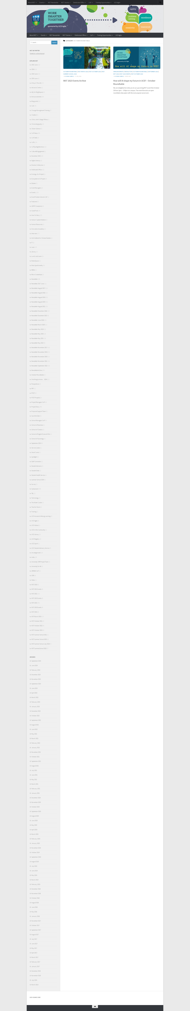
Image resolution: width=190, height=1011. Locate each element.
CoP (90, 2)
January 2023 (35, 706)
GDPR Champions (36, 206)
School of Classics (36, 430)
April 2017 (34, 953)
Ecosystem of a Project (38, 179)
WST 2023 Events (125, 74)
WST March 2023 (83, 71)
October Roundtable (70, 71)
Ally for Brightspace (37, 92)
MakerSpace (35, 261)
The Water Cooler (36, 502)
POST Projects (35, 398)
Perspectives (35, 384)
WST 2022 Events (36, 598)
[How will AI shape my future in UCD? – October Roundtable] (136, 58)
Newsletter (128, 71)
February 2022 (35, 743)
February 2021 (35, 789)
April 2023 (34, 693)
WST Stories (65, 2)
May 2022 (34, 734)
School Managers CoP (38, 420)
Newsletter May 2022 (37, 343)
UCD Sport (34, 544)
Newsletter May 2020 (37, 334)
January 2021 (35, 793)
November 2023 (36, 679)
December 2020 (36, 798)
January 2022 (35, 748)
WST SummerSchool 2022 (39, 648)
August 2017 (35, 934)
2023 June (34, 65)
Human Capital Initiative (38, 220)
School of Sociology (37, 439)
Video (33, 580)
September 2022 (36, 720)
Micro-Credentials (36, 274)
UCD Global (34, 525)
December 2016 (36, 971)
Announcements (118, 71)
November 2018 (36, 893)
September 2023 (153, 71)
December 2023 (36, 156)
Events (41, 2)
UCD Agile (117, 2)
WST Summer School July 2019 (40, 644)
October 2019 (35, 852)
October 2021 (35, 757)
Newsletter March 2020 (38, 325)
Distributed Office (78, 2)
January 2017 (35, 966)
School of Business (37, 425)
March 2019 (34, 880)
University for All (36, 566)
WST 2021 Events (36, 589)
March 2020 (34, 834)
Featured (34, 202)
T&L (32, 493)
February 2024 (35, 670)
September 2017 (36, 930)
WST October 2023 (95, 71)
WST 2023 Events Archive (74, 80)
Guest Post (34, 211)
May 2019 (34, 875)
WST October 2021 (36, 621)
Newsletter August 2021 (38, 306)
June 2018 (34, 907)
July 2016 (34, 980)
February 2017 (35, 962)
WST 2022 (34, 594)
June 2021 (34, 775)
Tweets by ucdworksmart (37, 53)
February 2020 (35, 839)
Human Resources (36, 224)
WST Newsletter (53, 2)
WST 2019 (34, 585)
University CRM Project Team (39, 562)
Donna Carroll (69, 76)
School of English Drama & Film (40, 434)
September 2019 (36, 857)
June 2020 (34, 820)
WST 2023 (116, 74)
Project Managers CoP (38, 402)
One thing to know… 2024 (39, 379)
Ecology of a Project (37, 174)
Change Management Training (40, 110)
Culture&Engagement (37, 151)
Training (33, 512)
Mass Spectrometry (37, 265)
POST (33, 393)
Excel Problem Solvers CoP (39, 197)
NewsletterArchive (36, 370)
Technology (35, 498)
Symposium (34, 489)
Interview (34, 233)
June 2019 (34, 871)
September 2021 (36, 761)
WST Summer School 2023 (39, 639)
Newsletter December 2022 (39, 316)
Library (33, 252)
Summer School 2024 (37, 480)
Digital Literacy (35, 160)
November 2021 (36, 752)
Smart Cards (35, 452)
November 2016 (36, 976)
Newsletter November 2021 (39, 361)
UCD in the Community (38, 530)
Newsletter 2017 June (37, 284)
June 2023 (34, 688)
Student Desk (35, 471)
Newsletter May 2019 (37, 329)
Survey (33, 484)
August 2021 (35, 766)
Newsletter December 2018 (39, 311)
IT (31, 243)
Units (32, 557)
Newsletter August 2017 (38, 288)
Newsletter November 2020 (39, 357)
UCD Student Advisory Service (40, 548)
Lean (32, 247)
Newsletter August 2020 (38, 302)
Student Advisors (36, 466)
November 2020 (36, 802)
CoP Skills (34, 138)
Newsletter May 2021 (37, 338)
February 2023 (35, 702)
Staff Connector (36, 461)
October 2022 (35, 716)
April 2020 (34, 830)
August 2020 (35, 816)
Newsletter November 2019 (39, 352)
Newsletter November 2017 (39, 347)
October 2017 (35, 925)
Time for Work (35, 507)
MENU (33, 270)
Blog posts (34, 101)
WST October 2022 (36, 626)
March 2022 (34, 738)
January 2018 (35, 916)
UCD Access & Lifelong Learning (40, 516)
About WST (31, 2)
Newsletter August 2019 (38, 297)
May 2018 (34, 912)
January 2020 (35, 843)
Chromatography (36, 124)
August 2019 (35, 862)
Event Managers (36, 188)
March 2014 (34, 985)
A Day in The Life (36, 83)
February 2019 (35, 884)
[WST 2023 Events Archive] (86, 58)
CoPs (33, 142)
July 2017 (34, 939)
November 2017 (36, 921)
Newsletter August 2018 (38, 293)
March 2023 (34, 697)
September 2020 (36, 811)
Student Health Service (38, 475)
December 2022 (36, 711)
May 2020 (34, 825)
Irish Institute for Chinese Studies (41, 238)
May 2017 (34, 948)
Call (32, 106)
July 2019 (34, 866)
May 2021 (34, 779)
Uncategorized (35, 553)
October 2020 (35, 807)
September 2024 (36, 661)
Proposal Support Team (38, 411)
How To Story (35, 215)
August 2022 (35, 725)
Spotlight (34, 457)
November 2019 (36, 848)
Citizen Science (35, 129)
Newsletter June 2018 (37, 320)
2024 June (34, 74)
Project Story (35, 407)
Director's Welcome (37, 165)
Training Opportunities (103, 2)
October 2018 (35, 898)
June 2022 (34, 729)
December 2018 (36, 889)
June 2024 (34, 665)
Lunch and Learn (36, 256)
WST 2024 (34, 612)
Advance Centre (36, 88)
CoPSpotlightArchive (37, 147)
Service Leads (35, 448)
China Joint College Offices (39, 119)
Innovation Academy (37, 229)
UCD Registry (35, 539)
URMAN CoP (35, 571)
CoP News (34, 133)
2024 (32, 69)
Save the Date (35, 416)
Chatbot (33, 115)
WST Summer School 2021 (39, 635)
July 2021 (34, 770)
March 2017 (34, 957)
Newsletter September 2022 (39, 366)
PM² (32, 388)
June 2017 (34, 944)
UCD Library (35, 534)
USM (32, 575)
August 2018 (35, 903)
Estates (33, 183)
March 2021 (34, 784)
